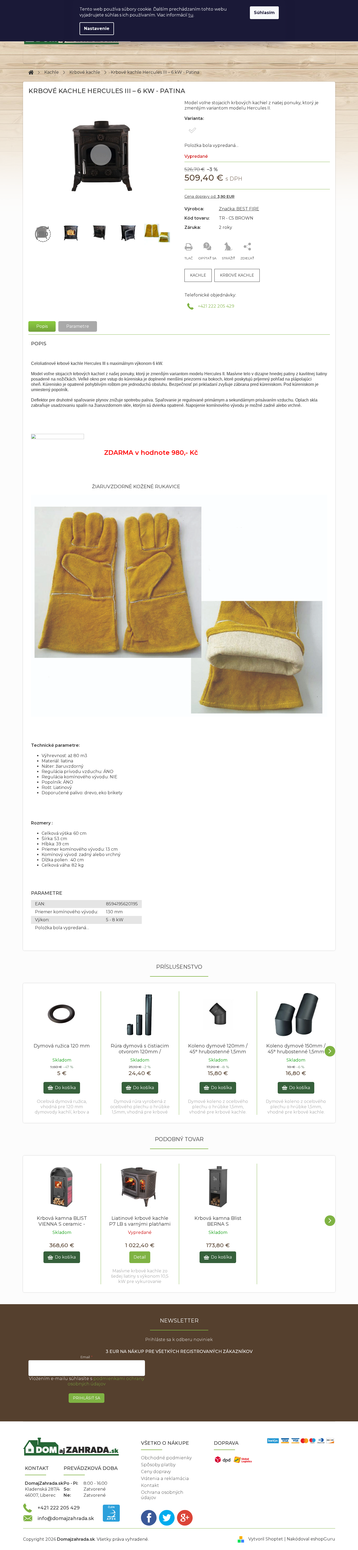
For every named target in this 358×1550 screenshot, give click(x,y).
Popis (42, 326)
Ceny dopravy (156, 1471)
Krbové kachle (237, 275)
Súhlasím (264, 12)
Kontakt (150, 1485)
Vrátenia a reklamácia (165, 1478)
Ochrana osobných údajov (162, 1495)
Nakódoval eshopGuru (311, 1539)
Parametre (77, 326)
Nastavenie (96, 28)
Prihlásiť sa (86, 1398)
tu (190, 15)
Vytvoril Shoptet (265, 1539)
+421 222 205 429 (216, 306)
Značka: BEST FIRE (239, 208)
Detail (140, 1257)
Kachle (198, 275)
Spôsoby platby (158, 1464)
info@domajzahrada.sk (66, 1518)
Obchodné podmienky (166, 1457)
